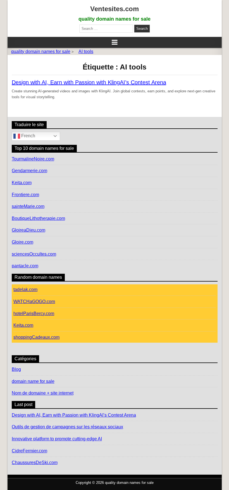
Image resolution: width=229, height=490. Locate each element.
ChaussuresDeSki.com (35, 462)
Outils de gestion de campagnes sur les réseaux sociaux (67, 426)
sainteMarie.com (28, 206)
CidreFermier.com (29, 450)
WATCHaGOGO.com (34, 301)
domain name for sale (33, 381)
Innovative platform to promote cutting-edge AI (57, 438)
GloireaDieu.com (28, 230)
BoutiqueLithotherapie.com (38, 218)
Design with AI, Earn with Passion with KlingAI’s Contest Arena (89, 82)
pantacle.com (25, 265)
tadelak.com (25, 289)
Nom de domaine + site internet (42, 393)
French (27, 135)
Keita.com (22, 182)
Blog (16, 369)
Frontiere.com (25, 194)
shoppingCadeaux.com (36, 337)
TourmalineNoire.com (33, 159)
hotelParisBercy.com (33, 313)
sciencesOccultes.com (34, 254)
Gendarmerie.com (29, 170)
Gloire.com (22, 242)
